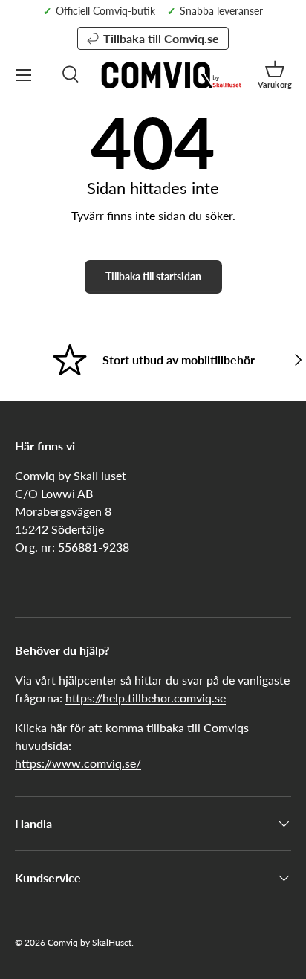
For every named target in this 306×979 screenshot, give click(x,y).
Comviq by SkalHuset (89, 942)
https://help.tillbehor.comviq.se (145, 698)
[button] (275, 75)
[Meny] (23, 75)
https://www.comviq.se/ (78, 763)
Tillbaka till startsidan (153, 276)
